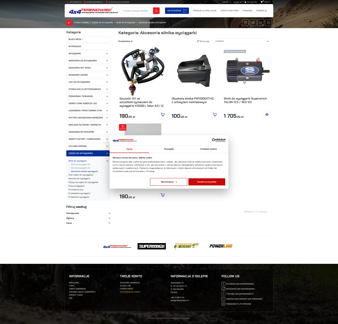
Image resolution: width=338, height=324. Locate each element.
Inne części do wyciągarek (80, 175)
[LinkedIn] (268, 22)
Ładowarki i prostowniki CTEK (85, 110)
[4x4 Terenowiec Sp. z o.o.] (117, 246)
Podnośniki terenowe (81, 96)
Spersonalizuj (167, 182)
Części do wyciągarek (81, 153)
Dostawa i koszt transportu (82, 292)
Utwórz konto (126, 289)
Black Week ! (75, 39)
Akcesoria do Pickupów (81, 132)
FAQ (70, 298)
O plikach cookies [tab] (208, 149)
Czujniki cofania (78, 146)
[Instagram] (253, 22)
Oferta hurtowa (229, 10)
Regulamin (74, 283)
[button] (250, 2)
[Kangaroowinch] (186, 246)
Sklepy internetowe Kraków (161, 318)
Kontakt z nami (76, 295)
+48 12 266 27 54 (177, 297)
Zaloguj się (125, 286)
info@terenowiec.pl (94, 2)
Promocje (261, 10)
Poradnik (247, 10)
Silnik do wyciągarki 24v (81, 164)
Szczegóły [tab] (169, 149)
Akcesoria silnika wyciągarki (84, 171)
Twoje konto (131, 276)
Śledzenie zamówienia (130, 283)
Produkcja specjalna (205, 10)
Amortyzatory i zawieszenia (84, 139)
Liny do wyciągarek (79, 82)
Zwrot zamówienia (77, 289)
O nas (71, 286)
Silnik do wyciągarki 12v (80, 168)
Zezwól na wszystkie (206, 182)
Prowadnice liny (75, 189)
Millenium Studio (181, 318)
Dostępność (72, 213)
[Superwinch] (152, 246)
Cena (69, 223)
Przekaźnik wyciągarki (78, 197)
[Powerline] (220, 246)
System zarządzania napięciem (86, 117)
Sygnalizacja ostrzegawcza (85, 89)
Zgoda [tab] (129, 149)
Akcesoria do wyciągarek (83, 60)
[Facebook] (245, 22)
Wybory (70, 218)
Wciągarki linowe (78, 75)
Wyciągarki (75, 53)
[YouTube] (260, 22)
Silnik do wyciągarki (77, 161)
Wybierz (242, 41)
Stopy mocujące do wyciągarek (83, 182)
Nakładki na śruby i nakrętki (85, 125)
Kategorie (174, 10)
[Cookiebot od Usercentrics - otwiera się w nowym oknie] (214, 140)
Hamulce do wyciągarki (79, 178)
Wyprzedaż (75, 46)
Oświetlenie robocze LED (83, 103)
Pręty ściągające (76, 186)
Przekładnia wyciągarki (79, 193)
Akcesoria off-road (80, 68)
